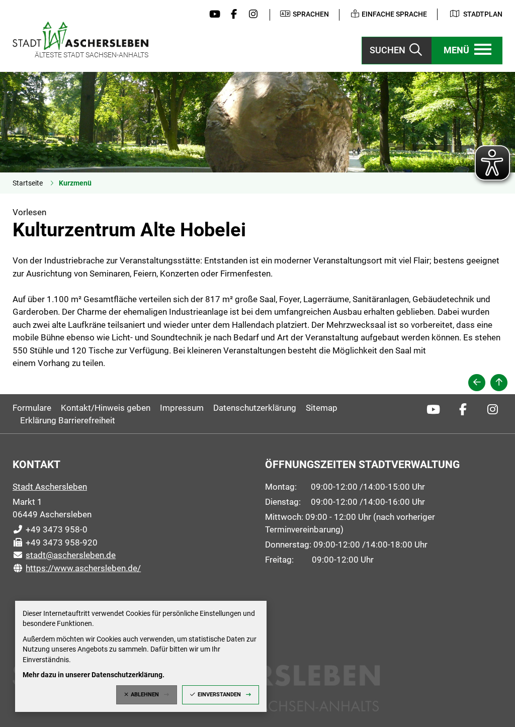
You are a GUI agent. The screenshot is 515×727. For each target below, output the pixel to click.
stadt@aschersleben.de (64, 555)
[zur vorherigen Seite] (476, 382)
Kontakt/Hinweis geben (105, 408)
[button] (467, 50)
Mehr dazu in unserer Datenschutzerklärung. (93, 675)
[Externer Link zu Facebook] (231, 15)
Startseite (28, 183)
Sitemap (321, 408)
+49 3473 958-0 (50, 529)
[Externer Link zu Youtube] (212, 15)
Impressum (182, 408)
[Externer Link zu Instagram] (251, 15)
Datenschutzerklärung (254, 408)
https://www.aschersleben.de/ (77, 568)
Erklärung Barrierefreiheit (67, 420)
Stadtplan (482, 14)
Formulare (32, 408)
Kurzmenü (75, 183)
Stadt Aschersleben (50, 487)
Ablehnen (145, 694)
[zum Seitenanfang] (498, 382)
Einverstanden (219, 694)
